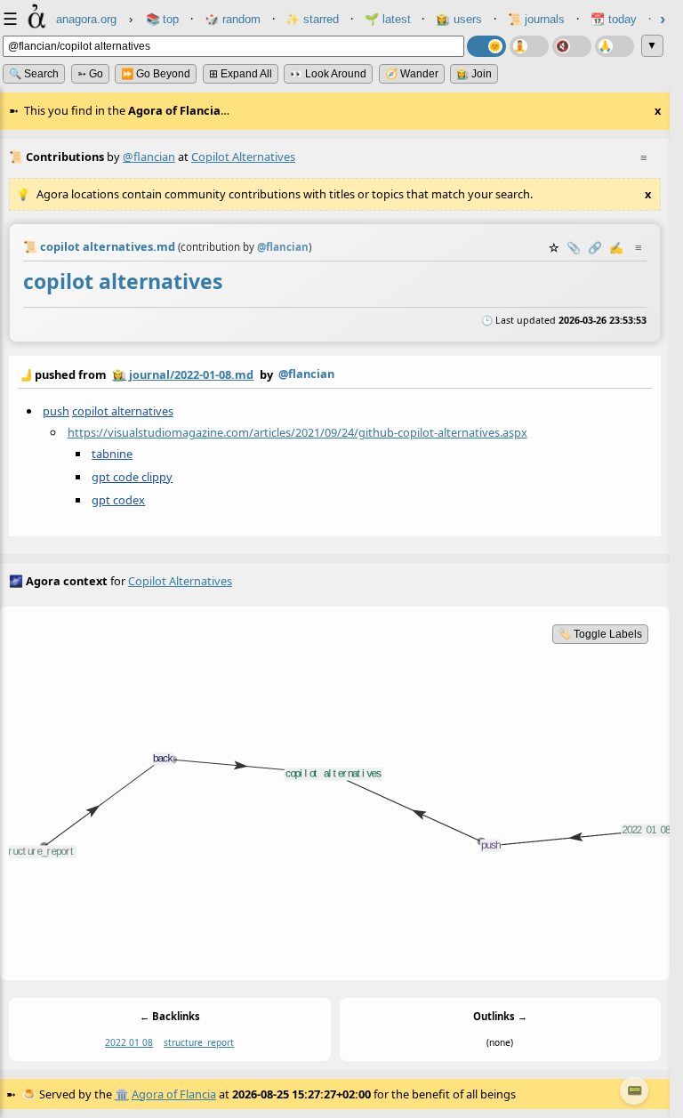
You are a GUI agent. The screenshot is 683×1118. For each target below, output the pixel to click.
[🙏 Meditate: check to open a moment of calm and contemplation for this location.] (614, 46)
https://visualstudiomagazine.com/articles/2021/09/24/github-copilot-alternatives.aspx (297, 432)
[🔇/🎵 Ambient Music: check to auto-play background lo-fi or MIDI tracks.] (571, 46)
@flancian (149, 157)
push (56, 411)
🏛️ (122, 1094)
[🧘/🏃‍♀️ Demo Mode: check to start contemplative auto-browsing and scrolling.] (529, 46)
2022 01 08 (129, 1042)
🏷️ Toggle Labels (600, 634)
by (176, 374)
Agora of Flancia (174, 1094)
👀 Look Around (328, 73)
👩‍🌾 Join (474, 73)
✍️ (616, 247)
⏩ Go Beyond (155, 73)
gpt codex (118, 500)
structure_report (199, 1042)
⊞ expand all (240, 73)
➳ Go (90, 73)
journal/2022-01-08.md (191, 374)
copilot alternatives (122, 411)
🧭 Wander (411, 73)
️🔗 (595, 247)
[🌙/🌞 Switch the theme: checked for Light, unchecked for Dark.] (486, 46)
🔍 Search (34, 73)
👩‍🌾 (119, 374)
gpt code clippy (132, 477)
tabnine (112, 454)
